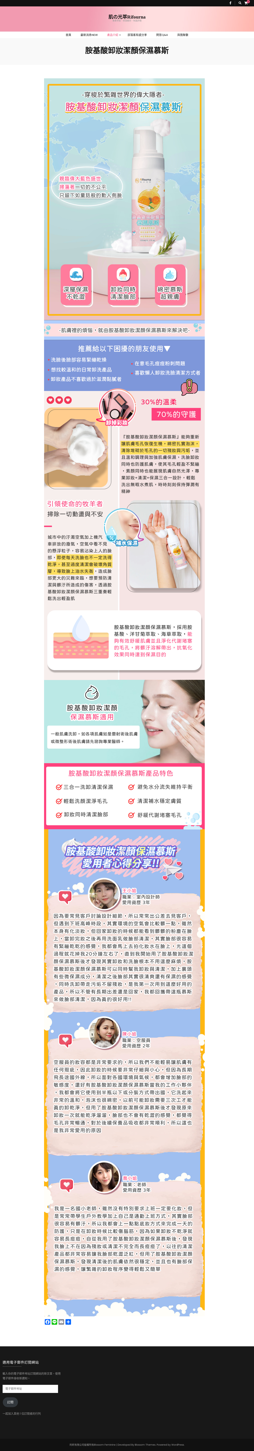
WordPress (177, 1444)
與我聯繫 (182, 35)
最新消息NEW (89, 35)
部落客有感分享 (137, 35)
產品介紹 (112, 35)
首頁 (68, 35)
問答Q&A (162, 35)
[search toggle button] (240, 3)
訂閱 (10, 1402)
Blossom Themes (145, 1444)
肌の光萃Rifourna (127, 17)
